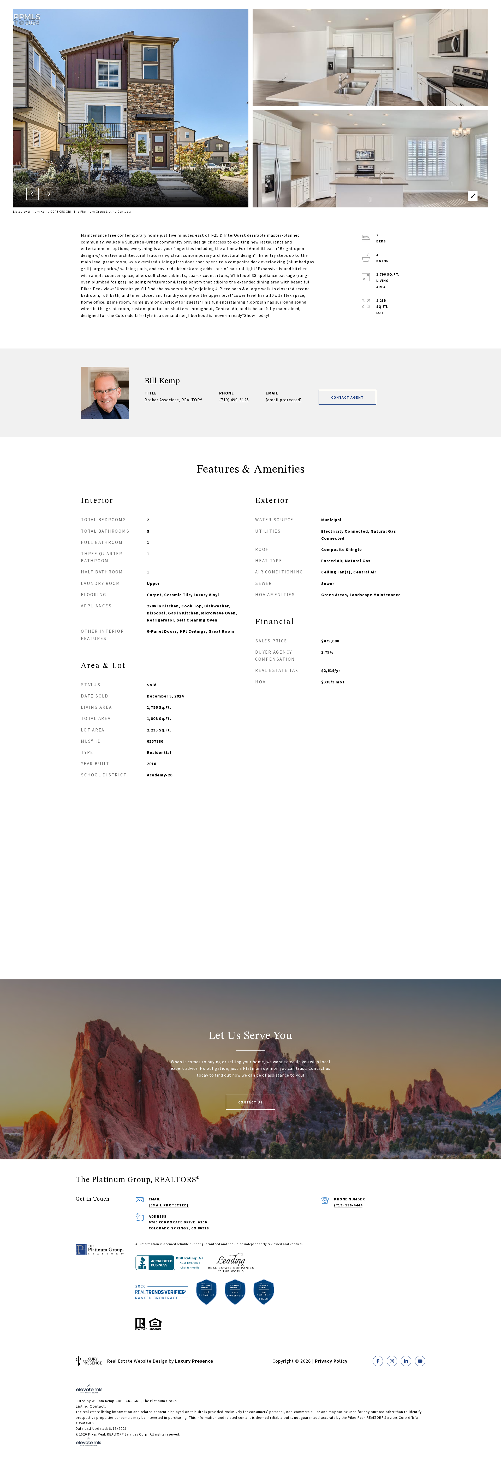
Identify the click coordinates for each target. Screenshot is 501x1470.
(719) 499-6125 (234, 399)
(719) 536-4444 (348, 1205)
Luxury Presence (194, 1361)
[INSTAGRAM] (392, 1361)
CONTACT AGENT (347, 397)
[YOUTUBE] (420, 1361)
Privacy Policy (331, 1361)
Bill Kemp (162, 381)
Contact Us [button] (250, 1102)
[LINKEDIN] (406, 1361)
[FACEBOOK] (378, 1361)
